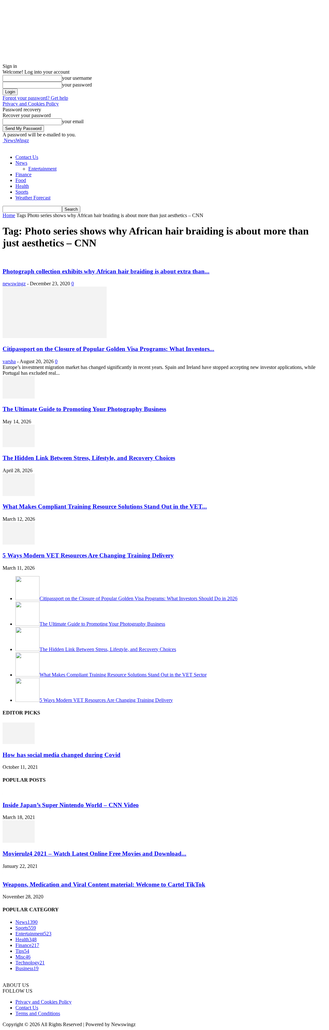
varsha (9, 361)
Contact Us (26, 157)
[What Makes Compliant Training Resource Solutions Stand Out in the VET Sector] (19, 494)
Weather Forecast (32, 197)
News (21, 163)
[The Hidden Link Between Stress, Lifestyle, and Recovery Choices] (19, 445)
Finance (23, 174)
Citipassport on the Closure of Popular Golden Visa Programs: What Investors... (108, 348)
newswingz (14, 283)
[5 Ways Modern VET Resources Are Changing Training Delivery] (19, 543)
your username (77, 78)
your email (73, 121)
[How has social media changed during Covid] (19, 742)
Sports (21, 192)
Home (9, 215)
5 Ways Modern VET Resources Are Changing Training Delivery (88, 555)
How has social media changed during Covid (61, 754)
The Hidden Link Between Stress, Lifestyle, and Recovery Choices (89, 458)
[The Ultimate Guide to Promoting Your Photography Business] (19, 397)
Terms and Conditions (37, 1013)
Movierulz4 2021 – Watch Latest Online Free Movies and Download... (94, 853)
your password (77, 84)
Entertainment (42, 168)
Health (22, 186)
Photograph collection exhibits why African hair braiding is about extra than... (106, 271)
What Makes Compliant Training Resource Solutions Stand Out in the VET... (105, 506)
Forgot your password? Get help (35, 98)
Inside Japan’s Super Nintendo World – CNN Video (71, 805)
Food (20, 180)
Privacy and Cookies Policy (31, 103)
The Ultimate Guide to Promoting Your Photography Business (84, 409)
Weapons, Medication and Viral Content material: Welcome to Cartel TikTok (104, 884)
